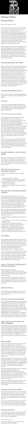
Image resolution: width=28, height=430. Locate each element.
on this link (22, 131)
